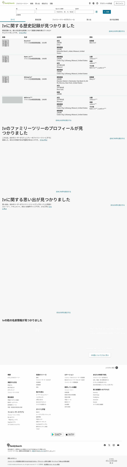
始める (38, 412)
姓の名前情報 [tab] (114, 19)
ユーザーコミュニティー (42, 395)
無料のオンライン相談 (41, 426)
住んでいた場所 (59, 9)
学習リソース (68, 399)
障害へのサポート (12, 458)
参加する (45, 3)
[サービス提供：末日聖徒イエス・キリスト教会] (111, 461)
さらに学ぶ (22, 33)
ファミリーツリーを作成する (100, 377)
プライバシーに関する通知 (44, 461)
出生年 (77, 9)
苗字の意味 (67, 407)
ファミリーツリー (22, 3)
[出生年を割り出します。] (96, 12)
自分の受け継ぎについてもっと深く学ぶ (103, 384)
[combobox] (65, 11)
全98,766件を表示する (117, 138)
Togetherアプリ (12, 422)
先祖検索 (38, 382)
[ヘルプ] (97, 3)
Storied (95, 402)
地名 (37, 387)
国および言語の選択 (64, 461)
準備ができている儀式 (13, 400)
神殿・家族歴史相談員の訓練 (15, 407)
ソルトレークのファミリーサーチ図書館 (75, 377)
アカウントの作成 (106, 3)
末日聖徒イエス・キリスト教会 (52, 464)
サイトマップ (55, 461)
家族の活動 (67, 397)
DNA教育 (67, 404)
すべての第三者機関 (98, 404)
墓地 (37, 377)
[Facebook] (105, 445)
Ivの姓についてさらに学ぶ (100, 355)
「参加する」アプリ (13, 419)
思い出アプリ (11, 417)
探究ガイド (67, 402)
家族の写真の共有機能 (70, 395)
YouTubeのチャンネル (41, 424)
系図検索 (38, 384)
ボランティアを (42, 451)
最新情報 (38, 417)
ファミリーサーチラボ (13, 392)
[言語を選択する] (93, 3)
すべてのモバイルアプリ (14, 424)
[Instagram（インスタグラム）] (114, 445)
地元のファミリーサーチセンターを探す (75, 380)
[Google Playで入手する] (57, 435)
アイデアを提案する (41, 404)
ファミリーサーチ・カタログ (43, 380)
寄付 (33, 451)
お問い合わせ (39, 399)
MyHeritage (96, 395)
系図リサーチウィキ (41, 421)
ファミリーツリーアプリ (14, 415)
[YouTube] (118, 445)
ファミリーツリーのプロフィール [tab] (63, 19)
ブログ (38, 429)
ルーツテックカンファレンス (43, 414)
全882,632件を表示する (117, 31)
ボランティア (11, 390)
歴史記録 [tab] (38, 19)
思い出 (37, 3)
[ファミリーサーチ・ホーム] (8, 2)
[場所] (90, 3)
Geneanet (95, 399)
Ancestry (95, 392)
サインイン (119, 3)
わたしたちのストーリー (14, 377)
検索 (31, 3)
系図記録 (67, 392)
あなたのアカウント (41, 402)
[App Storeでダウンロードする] (70, 434)
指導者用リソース (12, 405)
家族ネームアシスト (13, 402)
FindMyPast (96, 397)
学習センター (39, 419)
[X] (109, 445)
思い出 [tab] (89, 19)
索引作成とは (11, 387)
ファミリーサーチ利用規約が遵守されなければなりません (22, 461)
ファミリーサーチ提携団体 (71, 382)
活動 (51, 3)
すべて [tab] (13, 19)
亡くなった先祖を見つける (99, 382)
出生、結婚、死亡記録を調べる (101, 380)
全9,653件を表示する (118, 205)
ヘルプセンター (40, 397)
